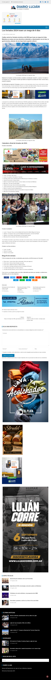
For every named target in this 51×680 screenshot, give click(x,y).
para (24, 258)
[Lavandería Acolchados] (25, 391)
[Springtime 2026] (25, 155)
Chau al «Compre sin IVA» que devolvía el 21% (14, 318)
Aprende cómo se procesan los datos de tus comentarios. (34, 357)
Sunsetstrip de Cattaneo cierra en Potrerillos (21, 578)
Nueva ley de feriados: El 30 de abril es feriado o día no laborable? (24, 288)
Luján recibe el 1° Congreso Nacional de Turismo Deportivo (25, 630)
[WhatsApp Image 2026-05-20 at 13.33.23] (13, 439)
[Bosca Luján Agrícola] (25, 94)
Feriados (10, 311)
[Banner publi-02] (25, 529)
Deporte (9, 309)
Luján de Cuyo (14, 311)
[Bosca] (12, 470)
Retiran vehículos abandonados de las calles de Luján (23, 615)
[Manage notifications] (47, 676)
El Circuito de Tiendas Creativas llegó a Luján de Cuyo (23, 641)
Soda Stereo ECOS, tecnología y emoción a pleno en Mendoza (25, 586)
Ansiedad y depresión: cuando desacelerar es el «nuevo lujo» (25, 648)
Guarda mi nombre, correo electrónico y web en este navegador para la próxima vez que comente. (24, 352)
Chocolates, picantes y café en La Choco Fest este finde (24, 600)
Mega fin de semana (20, 311)
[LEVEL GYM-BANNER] (25, 169)
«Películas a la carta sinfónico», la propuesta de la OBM (24, 593)
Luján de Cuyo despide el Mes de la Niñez (20, 623)
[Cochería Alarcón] (25, 300)
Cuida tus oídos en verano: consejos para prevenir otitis (36, 319)
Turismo (16, 309)
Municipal (12, 309)
